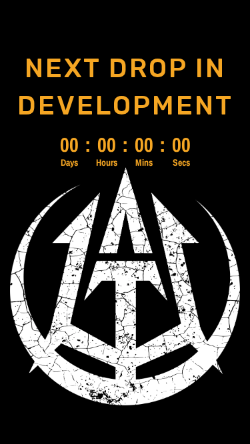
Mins (144, 162)
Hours (106, 162)
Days (69, 162)
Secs (181, 162)
